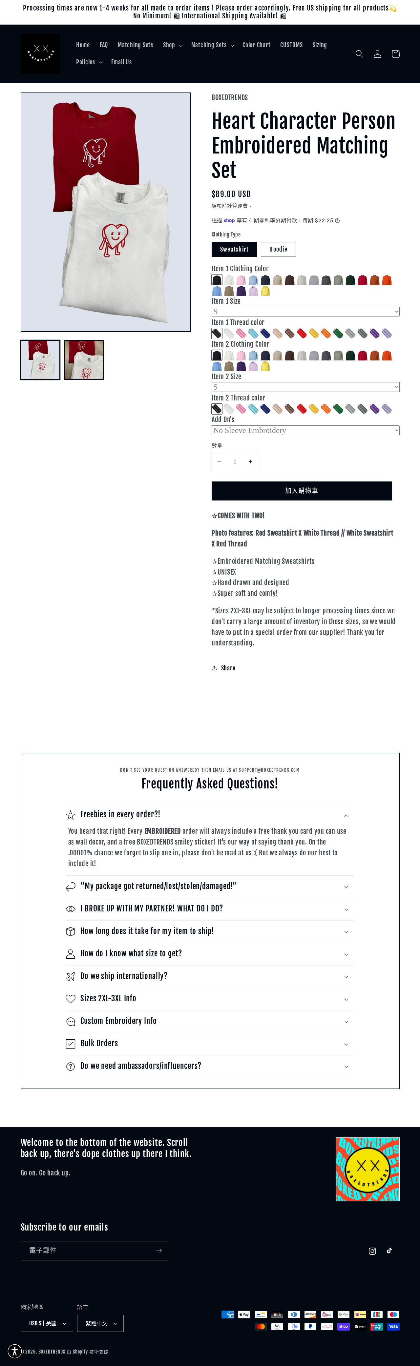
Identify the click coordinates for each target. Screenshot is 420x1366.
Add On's (223, 420)
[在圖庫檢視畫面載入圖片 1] (40, 360)
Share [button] (228, 668)
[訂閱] (159, 1250)
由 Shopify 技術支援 (88, 1352)
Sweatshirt (234, 249)
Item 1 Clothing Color (240, 269)
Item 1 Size (226, 301)
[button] (172, 45)
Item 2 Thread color (238, 398)
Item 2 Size (227, 377)
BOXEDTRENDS (52, 1352)
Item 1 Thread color (238, 322)
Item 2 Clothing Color (241, 344)
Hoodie (278, 249)
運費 (243, 206)
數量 (217, 445)
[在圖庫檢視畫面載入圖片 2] (84, 360)
